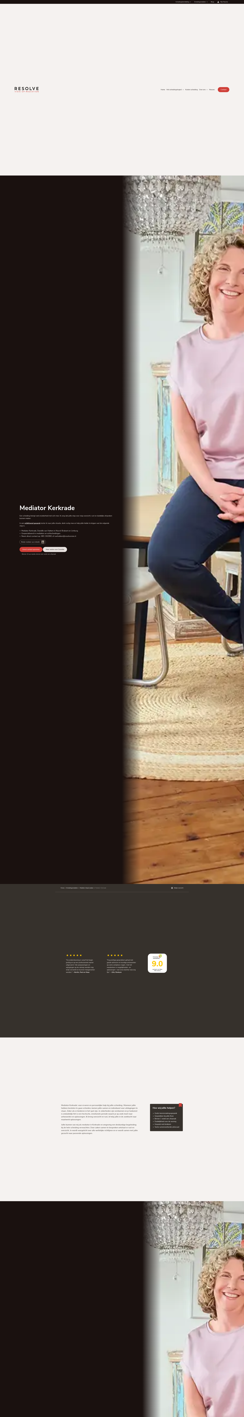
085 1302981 (46, 536)
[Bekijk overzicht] (172, 888)
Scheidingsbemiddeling (182, 2)
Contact (223, 89)
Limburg (74, 531)
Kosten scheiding (191, 89)
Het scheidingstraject (174, 89)
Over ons (202, 89)
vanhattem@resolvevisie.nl (65, 536)
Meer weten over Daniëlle (55, 549)
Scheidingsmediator (200, 2)
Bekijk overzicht (178, 888)
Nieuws (212, 89)
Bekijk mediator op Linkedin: (30, 542)
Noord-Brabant (62, 531)
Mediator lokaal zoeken (86, 888)
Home (163, 89)
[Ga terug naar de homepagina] (27, 89)
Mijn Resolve (224, 2)
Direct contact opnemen (31, 549)
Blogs (212, 2)
